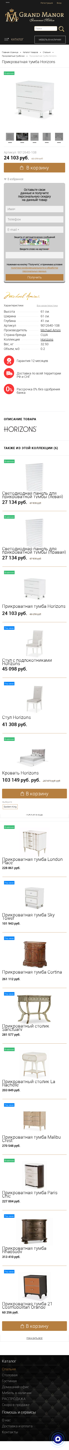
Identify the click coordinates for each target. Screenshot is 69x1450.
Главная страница (10, 52)
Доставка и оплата (17, 1426)
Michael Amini (51, 330)
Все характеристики (47, 305)
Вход (59, 2)
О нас (6, 1420)
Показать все (34, 1338)
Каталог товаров (30, 52)
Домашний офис (15, 1386)
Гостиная (9, 1381)
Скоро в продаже (16, 1404)
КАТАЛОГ (17, 39)
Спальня (47, 52)
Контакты (10, 1432)
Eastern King (10, 806)
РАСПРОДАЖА (14, 1398)
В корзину (37, 167)
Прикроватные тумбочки (13, 56)
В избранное (15, 179)
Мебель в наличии (50, 39)
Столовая (9, 1375)
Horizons (47, 339)
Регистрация (47, 2)
